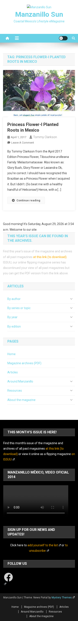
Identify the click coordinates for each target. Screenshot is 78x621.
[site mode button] (63, 38)
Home (11, 354)
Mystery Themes (62, 597)
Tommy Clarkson (45, 137)
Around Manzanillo (20, 381)
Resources (14, 390)
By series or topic (19, 308)
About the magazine (21, 400)
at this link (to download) (50, 257)
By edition (14, 326)
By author (14, 299)
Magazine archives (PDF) (24, 363)
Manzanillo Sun (39, 14)
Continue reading (28, 200)
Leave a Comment (22, 142)
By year (12, 317)
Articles (12, 372)
